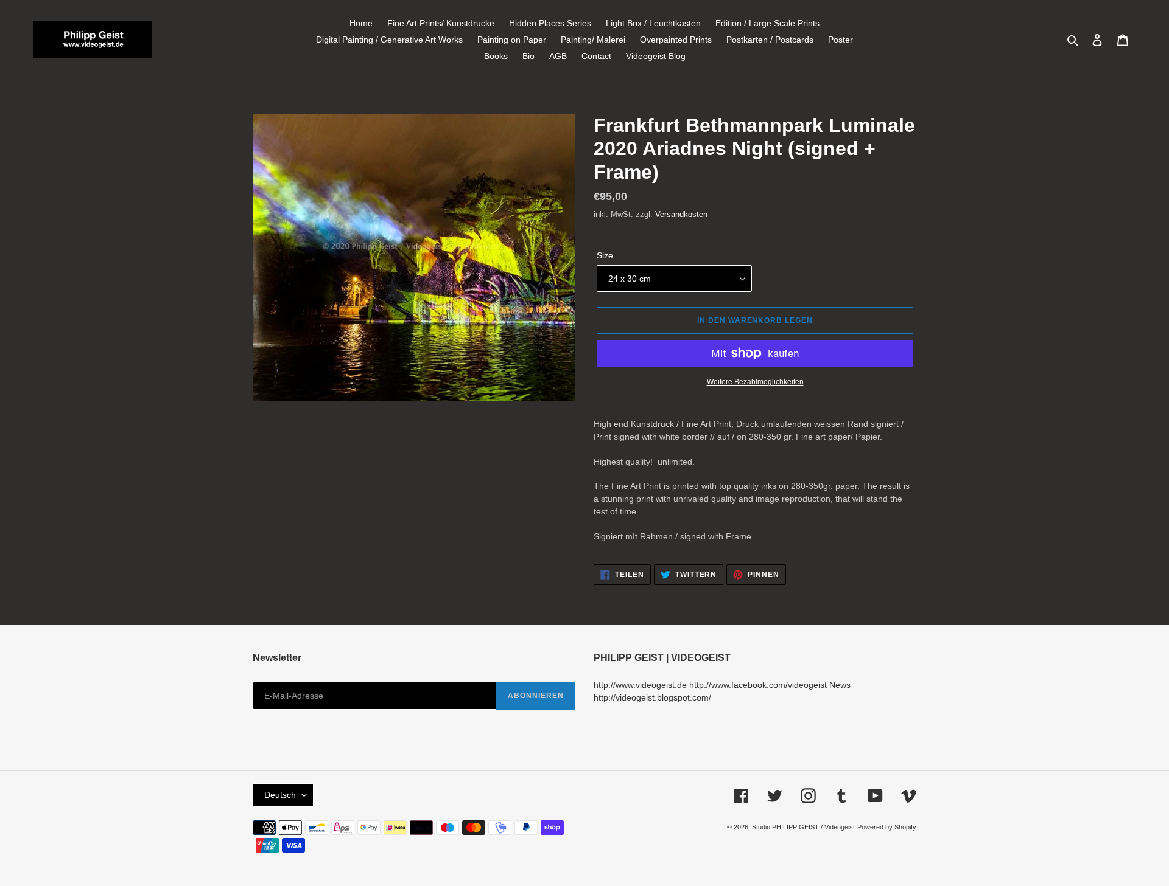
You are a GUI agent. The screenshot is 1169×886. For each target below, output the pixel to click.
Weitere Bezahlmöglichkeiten (755, 382)
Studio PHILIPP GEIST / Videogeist (803, 827)
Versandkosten (681, 214)
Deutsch (280, 795)
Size (605, 255)
